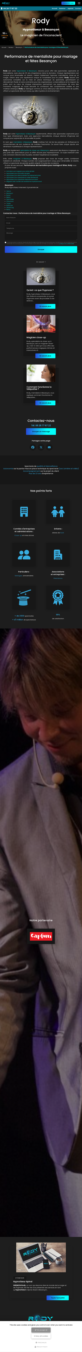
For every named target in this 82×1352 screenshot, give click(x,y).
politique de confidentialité (66, 244)
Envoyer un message (41, 431)
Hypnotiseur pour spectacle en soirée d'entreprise (22, 177)
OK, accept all (41, 1330)
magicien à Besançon (22, 158)
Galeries (62, 8)
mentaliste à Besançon (22, 142)
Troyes (8, 203)
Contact (78, 8)
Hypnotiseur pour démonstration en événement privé (23, 175)
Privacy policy (41, 1347)
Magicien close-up (36, 337)
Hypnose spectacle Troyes (26, 1281)
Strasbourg (10, 207)
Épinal (8, 195)
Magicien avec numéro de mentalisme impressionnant (24, 181)
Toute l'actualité (57, 1298)
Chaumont (9, 201)
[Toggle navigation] (79, 3)
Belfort (8, 197)
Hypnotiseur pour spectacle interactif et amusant (22, 179)
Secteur (11, 47)
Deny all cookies (41, 1336)
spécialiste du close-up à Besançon (34, 150)
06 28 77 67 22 (43, 425)
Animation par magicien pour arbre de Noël (20, 171)
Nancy (8, 209)
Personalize (42, 1342)
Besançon (19, 47)
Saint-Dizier (10, 199)
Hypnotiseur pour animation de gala (18, 173)
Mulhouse (9, 205)
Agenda (70, 8)
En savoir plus (45, 306)
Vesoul (8, 191)
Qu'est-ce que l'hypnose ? (40, 290)
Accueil (54, 8)
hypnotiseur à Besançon (27, 71)
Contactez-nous (68, 3)
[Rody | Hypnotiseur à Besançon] (6, 3)
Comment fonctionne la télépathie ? (39, 388)
